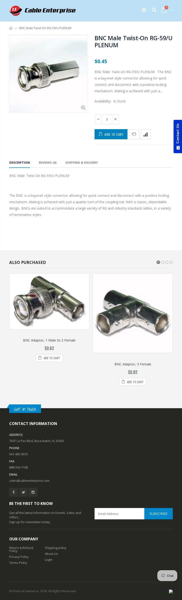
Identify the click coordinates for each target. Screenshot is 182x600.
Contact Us (178, 134)
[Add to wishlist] (134, 134)
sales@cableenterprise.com (29, 480)
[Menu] (144, 10)
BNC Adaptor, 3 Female (132, 364)
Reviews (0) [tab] (47, 162)
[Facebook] (13, 492)
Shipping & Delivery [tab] (81, 162)
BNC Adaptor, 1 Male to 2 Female (49, 340)
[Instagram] (33, 492)
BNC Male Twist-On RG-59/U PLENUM (134, 41)
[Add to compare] (146, 134)
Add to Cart (114, 134)
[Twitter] (23, 492)
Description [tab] (19, 162)
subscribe (159, 513)
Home (11, 28)
